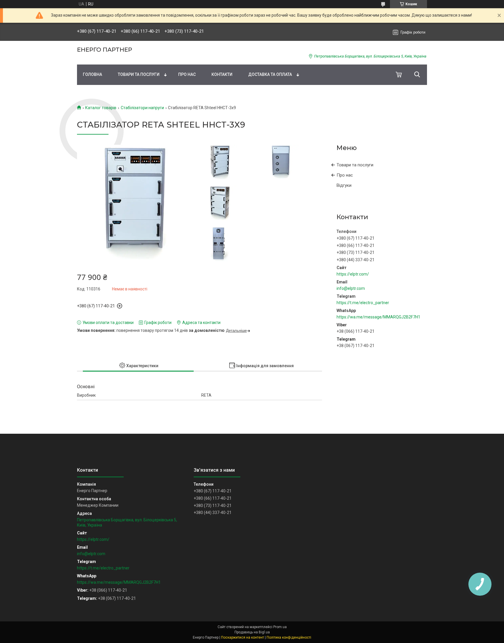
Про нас (187, 74)
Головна (92, 74)
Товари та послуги (139, 74)
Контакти (221, 74)
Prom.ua (280, 627)
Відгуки (344, 185)
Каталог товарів (100, 107)
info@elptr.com (351, 288)
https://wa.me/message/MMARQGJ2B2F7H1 (378, 317)
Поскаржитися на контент (242, 637)
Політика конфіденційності (289, 637)
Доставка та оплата (270, 74)
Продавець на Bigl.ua (252, 632)
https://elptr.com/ (353, 274)
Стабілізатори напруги (142, 107)
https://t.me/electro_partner (363, 302)
